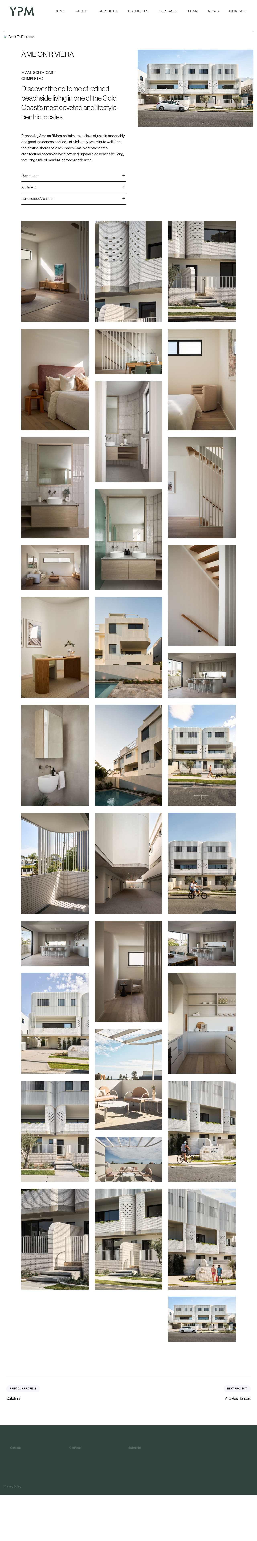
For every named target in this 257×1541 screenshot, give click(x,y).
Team (193, 11)
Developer (29, 176)
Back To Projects (21, 37)
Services (108, 11)
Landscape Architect (37, 199)
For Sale (168, 11)
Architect (28, 187)
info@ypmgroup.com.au (25, 1459)
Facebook (80, 1459)
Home (59, 11)
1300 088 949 (19, 1454)
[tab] (73, 176)
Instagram (79, 1454)
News (213, 11)
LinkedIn (79, 1463)
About (82, 11)
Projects (138, 11)
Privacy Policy (12, 1486)
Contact (238, 11)
